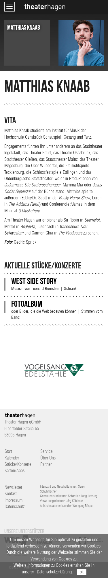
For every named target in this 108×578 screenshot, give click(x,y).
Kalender (12, 458)
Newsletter (13, 487)
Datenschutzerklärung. (55, 572)
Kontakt (11, 493)
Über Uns (48, 458)
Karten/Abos (14, 470)
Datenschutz (14, 506)
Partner (46, 464)
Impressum (13, 500)
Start (8, 451)
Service (46, 451)
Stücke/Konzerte (18, 464)
